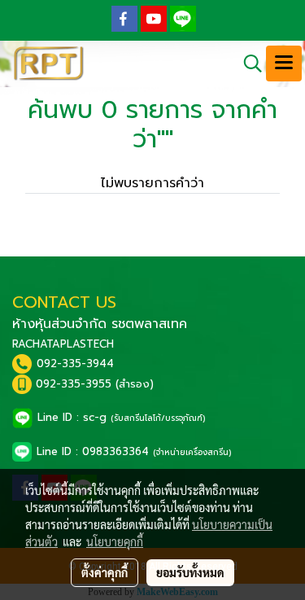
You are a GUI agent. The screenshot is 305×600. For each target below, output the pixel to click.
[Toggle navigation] (284, 63)
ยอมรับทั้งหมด (190, 572)
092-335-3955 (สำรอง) (95, 384)
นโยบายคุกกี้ (114, 541)
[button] (247, 63)
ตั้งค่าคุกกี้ (104, 572)
